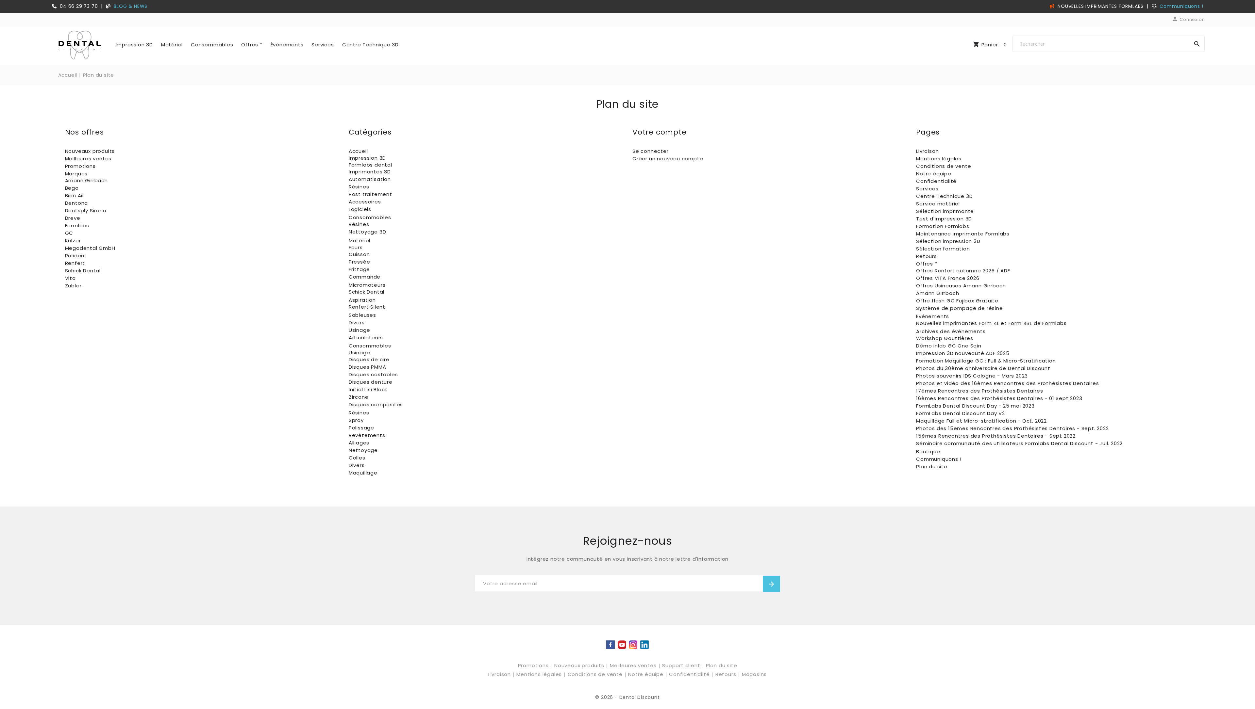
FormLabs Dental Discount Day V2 (960, 413)
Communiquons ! (1181, 6)
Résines (359, 186)
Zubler (73, 285)
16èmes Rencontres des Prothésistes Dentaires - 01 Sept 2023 (999, 398)
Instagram (633, 645)
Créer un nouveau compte (667, 158)
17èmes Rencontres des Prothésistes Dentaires (979, 390)
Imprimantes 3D (370, 171)
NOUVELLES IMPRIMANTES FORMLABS (1100, 6)
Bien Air (74, 195)
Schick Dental (83, 270)
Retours (926, 256)
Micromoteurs (367, 285)
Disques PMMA (367, 366)
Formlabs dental (370, 164)
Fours (356, 247)
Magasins (754, 674)
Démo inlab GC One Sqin (948, 345)
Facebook (610, 645)
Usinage (359, 330)
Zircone (359, 397)
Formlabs (77, 225)
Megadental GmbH (90, 248)
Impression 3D (134, 44)
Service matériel (938, 203)
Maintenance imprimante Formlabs (963, 233)
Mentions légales (939, 158)
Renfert (75, 263)
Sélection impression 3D (948, 241)
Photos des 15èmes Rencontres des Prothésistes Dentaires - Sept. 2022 (1012, 428)
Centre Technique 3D (370, 44)
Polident (76, 255)
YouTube (622, 645)
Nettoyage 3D (367, 231)
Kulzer (73, 240)
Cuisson (359, 254)
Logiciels (360, 209)
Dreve (72, 218)
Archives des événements (950, 331)
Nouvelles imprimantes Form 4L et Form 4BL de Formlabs (991, 323)
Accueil (358, 151)
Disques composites (376, 404)
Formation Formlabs (942, 226)
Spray (356, 420)
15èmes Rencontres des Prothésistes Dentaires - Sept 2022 (996, 435)
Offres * (251, 44)
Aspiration (362, 300)
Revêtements (367, 435)
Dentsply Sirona (86, 210)
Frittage (359, 269)
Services (322, 44)
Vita (70, 278)
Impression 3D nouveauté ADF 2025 (963, 353)
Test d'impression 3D (944, 218)
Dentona (76, 203)
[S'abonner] (771, 584)
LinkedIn (644, 645)
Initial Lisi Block (368, 389)
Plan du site (931, 466)
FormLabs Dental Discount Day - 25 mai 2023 (975, 405)
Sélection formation (943, 248)
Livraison (927, 151)
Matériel (172, 44)
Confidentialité (936, 181)
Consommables (212, 44)
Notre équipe (933, 173)
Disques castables (373, 374)
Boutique (928, 451)
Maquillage (363, 472)
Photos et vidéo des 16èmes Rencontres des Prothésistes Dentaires (1007, 383)
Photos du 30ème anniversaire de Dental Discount (983, 368)
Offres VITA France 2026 (947, 278)
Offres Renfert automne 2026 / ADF (963, 270)
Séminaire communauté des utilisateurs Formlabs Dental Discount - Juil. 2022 (1019, 443)
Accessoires (365, 201)
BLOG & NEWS (130, 6)
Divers (357, 322)
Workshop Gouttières (944, 338)
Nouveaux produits (90, 151)
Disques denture (371, 382)
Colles (357, 457)
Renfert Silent (367, 306)
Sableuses (362, 315)
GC (69, 233)
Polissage (361, 427)
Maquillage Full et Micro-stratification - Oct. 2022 (981, 420)
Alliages (359, 442)
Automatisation (370, 179)
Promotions (80, 166)
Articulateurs (366, 337)
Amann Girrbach (86, 180)
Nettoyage (363, 450)
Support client (682, 665)
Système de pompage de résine (959, 308)
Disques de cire (369, 359)
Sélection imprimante (945, 211)
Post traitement (370, 194)
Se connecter (650, 151)
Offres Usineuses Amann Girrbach (961, 285)
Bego (72, 188)
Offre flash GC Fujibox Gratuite (957, 300)
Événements (287, 44)
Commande (364, 276)
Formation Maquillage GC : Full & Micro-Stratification (986, 360)
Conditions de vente (943, 166)
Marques (76, 173)
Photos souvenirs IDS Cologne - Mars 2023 (972, 375)
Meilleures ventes (88, 158)
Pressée (359, 261)
